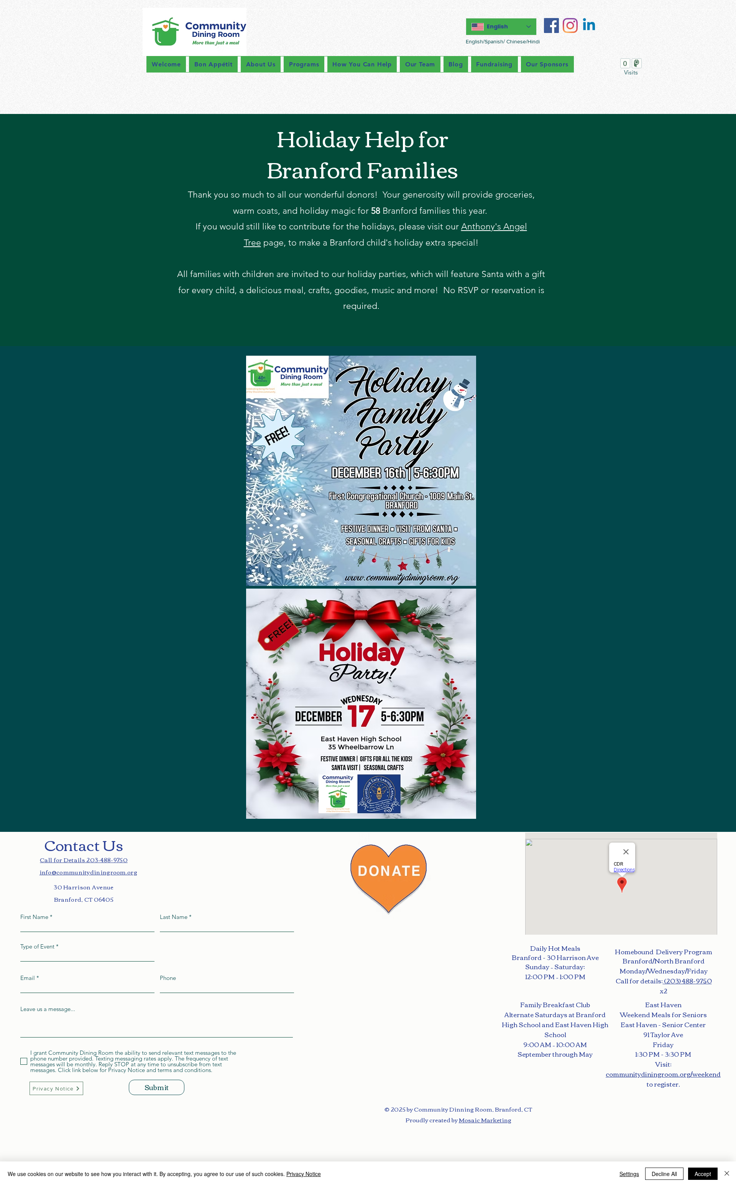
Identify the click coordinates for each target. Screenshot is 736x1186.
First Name (34, 917)
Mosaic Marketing (485, 1119)
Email (27, 978)
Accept (703, 1174)
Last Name (173, 917)
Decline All (664, 1174)
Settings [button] (629, 1174)
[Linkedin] (589, 25)
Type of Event (37, 946)
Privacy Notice (303, 1174)
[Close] (726, 1174)
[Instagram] (570, 25)
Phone (168, 978)
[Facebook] (551, 25)
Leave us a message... (47, 1009)
